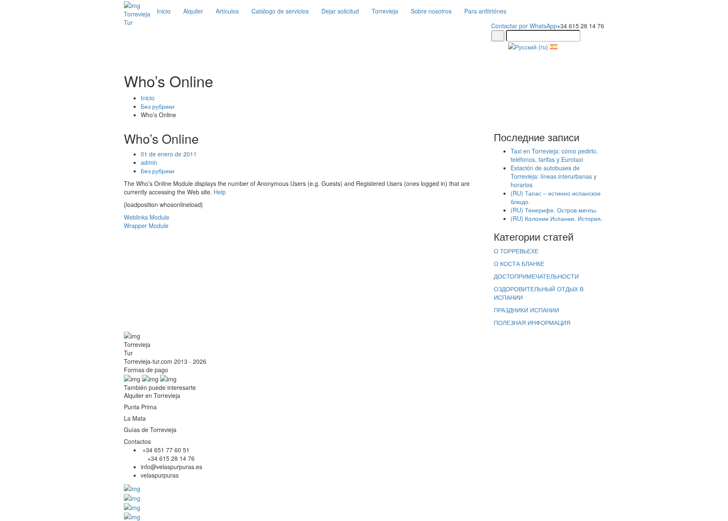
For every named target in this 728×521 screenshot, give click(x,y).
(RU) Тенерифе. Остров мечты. (554, 210)
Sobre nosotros (431, 11)
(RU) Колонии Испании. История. (556, 218)
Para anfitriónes (485, 11)
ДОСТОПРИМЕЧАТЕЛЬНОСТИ (536, 276)
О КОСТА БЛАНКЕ (519, 263)
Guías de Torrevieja (150, 429)
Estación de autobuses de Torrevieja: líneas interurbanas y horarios (554, 176)
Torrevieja (385, 11)
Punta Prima (140, 407)
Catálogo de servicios (280, 11)
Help (220, 192)
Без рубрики (157, 106)
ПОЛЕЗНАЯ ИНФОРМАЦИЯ (532, 322)
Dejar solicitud (340, 11)
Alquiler (193, 11)
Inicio (164, 11)
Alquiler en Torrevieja (152, 395)
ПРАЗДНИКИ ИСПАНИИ (526, 310)
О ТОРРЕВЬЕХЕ (516, 251)
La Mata (135, 418)
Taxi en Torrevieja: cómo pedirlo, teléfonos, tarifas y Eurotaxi (554, 155)
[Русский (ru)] (528, 46)
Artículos (227, 11)
